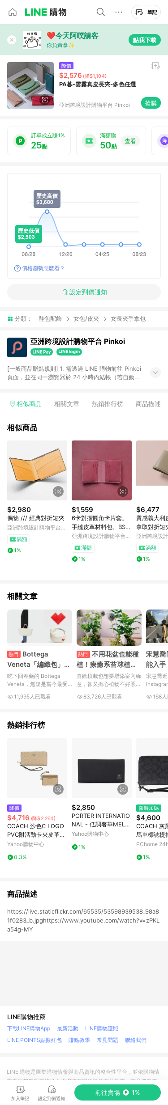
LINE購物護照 (101, 1028)
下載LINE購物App (28, 1028)
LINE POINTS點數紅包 (34, 1040)
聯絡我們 (135, 1040)
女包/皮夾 (86, 318)
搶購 (151, 102)
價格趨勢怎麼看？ (43, 268)
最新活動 (67, 1028)
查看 (130, 140)
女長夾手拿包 (128, 318)
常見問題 (107, 1040)
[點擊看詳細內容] (37, 470)
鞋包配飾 (50, 318)
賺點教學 (79, 1040)
